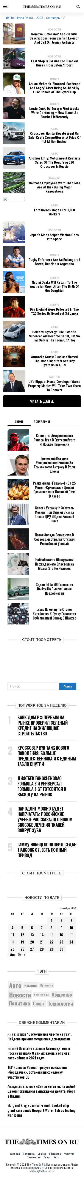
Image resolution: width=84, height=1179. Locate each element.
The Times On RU (21, 18)
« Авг (11, 954)
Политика (19, 1003)
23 (61, 942)
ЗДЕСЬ (44, 1168)
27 (32, 949)
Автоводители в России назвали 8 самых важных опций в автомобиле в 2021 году (39, 1053)
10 (71, 927)
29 (52, 949)
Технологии (60, 1003)
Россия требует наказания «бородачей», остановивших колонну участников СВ (37, 1072)
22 (52, 942)
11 (12, 934)
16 (61, 934)
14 (42, 934)
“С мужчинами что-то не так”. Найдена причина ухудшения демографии (40, 1037)
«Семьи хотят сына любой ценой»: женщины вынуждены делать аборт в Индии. (41, 1091)
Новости (20, 994)
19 (22, 942)
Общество (62, 994)
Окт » (22, 954)
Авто (15, 985)
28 (42, 949)
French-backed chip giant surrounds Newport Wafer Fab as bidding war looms (42, 1110)
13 (32, 934)
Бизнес (30, 985)
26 (22, 949)
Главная (15, 1153)
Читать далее (42, 401)
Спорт (39, 1003)
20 (32, 942)
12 (22, 934)
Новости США (41, 994)
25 (12, 949)
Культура (46, 985)
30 (61, 949)
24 (71, 942)
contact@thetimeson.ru (42, 1171)
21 (42, 942)
